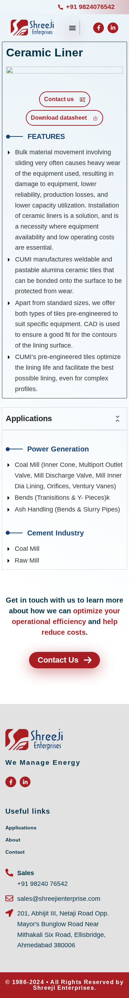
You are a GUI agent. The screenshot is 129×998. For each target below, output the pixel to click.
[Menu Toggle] (72, 27)
